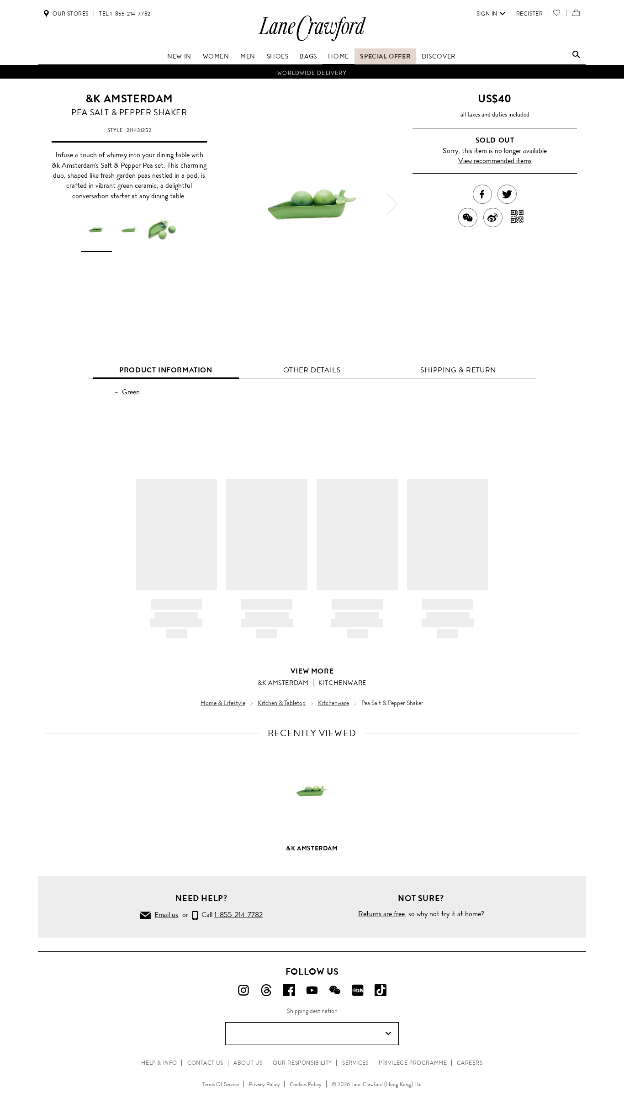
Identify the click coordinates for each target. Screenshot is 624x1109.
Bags (308, 56)
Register (529, 14)
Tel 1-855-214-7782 (125, 14)
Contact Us (205, 1063)
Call (230, 914)
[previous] (232, 204)
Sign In (486, 14)
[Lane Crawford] (312, 40)
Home (338, 56)
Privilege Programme (413, 1063)
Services (355, 1063)
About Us (248, 1063)
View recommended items (495, 160)
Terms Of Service (220, 1084)
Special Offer (385, 56)
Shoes (278, 56)
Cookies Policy (306, 1084)
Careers (469, 1063)
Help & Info (159, 1063)
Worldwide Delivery (312, 72)
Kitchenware (342, 682)
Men (247, 56)
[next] (392, 204)
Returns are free (381, 913)
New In (179, 56)
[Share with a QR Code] (517, 217)
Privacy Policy (264, 1084)
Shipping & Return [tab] (458, 370)
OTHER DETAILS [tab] (312, 370)
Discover (438, 56)
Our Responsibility (302, 1063)
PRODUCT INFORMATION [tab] (165, 370)
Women (216, 56)
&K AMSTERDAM (129, 98)
